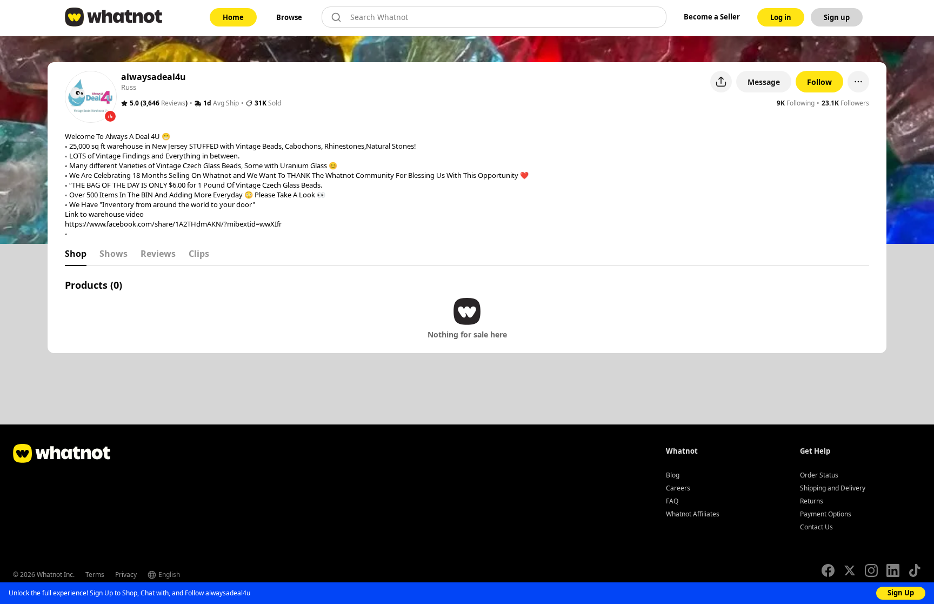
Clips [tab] (199, 254)
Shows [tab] (113, 254)
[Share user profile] (721, 81)
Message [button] (764, 82)
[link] (233, 17)
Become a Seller (712, 17)
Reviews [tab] (158, 254)
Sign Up (901, 593)
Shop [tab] (75, 254)
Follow (819, 82)
